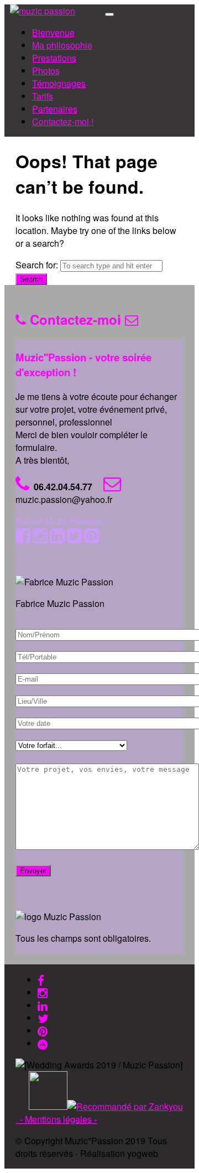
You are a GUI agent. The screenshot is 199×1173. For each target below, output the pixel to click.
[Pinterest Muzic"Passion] (43, 1030)
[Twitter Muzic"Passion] (43, 1017)
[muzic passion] (42, 10)
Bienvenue (53, 32)
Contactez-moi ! (62, 121)
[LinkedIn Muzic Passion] (43, 1005)
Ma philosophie (62, 45)
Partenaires (54, 108)
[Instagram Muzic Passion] (43, 992)
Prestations (54, 57)
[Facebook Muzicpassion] (41, 979)
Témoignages (59, 83)
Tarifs (42, 96)
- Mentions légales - (58, 1119)
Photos (46, 70)
